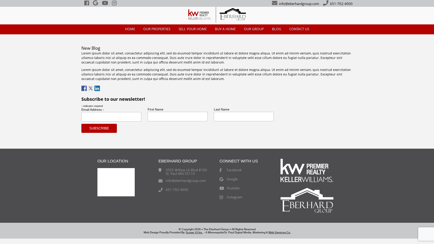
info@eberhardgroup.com (299, 3)
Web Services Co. (280, 232)
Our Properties (156, 29)
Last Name (221, 109)
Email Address (92, 109)
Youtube (233, 188)
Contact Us (299, 29)
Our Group (254, 29)
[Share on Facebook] (84, 88)
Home (130, 29)
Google (232, 179)
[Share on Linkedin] (97, 88)
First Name (155, 109)
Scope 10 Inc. (194, 232)
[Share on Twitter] (90, 88)
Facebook (234, 170)
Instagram (234, 197)
